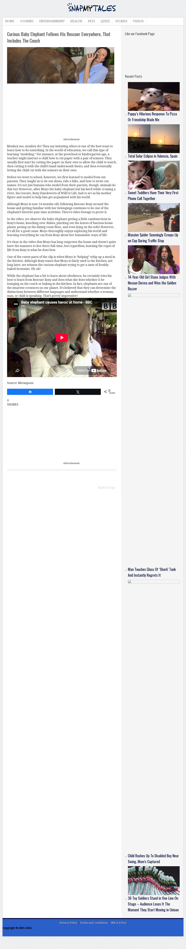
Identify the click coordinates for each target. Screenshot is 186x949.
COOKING (27, 21)
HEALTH (76, 21)
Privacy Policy (68, 922)
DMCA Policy (119, 922)
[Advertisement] (61, 110)
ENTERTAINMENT (52, 21)
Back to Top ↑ (107, 487)
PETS (91, 21)
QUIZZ (105, 21)
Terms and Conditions (94, 922)
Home (9, 21)
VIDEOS (138, 21)
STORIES (121, 21)
